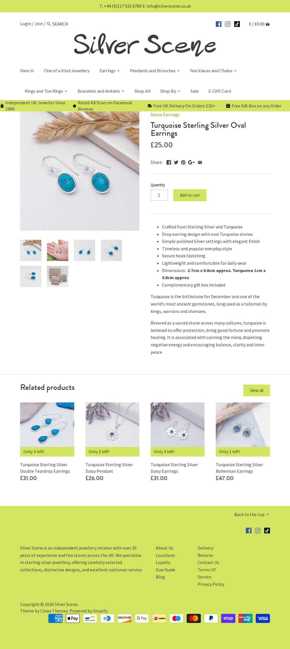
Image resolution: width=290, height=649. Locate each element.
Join (39, 24)
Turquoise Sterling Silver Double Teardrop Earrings (45, 468)
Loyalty (163, 562)
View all (256, 390)
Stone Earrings (165, 114)
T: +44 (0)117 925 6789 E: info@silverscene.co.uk (145, 6)
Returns (205, 555)
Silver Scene (66, 604)
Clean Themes (54, 611)
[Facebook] (218, 23)
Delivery (205, 548)
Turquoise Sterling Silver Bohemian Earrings (239, 468)
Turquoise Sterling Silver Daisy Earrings (174, 468)
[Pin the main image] (183, 161)
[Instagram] (228, 23)
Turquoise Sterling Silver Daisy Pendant (109, 468)
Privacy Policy (211, 584)
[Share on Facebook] (169, 161)
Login (25, 24)
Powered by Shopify (89, 611)
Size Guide (165, 569)
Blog (160, 577)
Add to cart (190, 195)
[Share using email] (200, 161)
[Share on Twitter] (176, 161)
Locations (165, 555)
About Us (164, 548)
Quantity (158, 185)
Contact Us (208, 562)
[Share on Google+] (191, 161)
